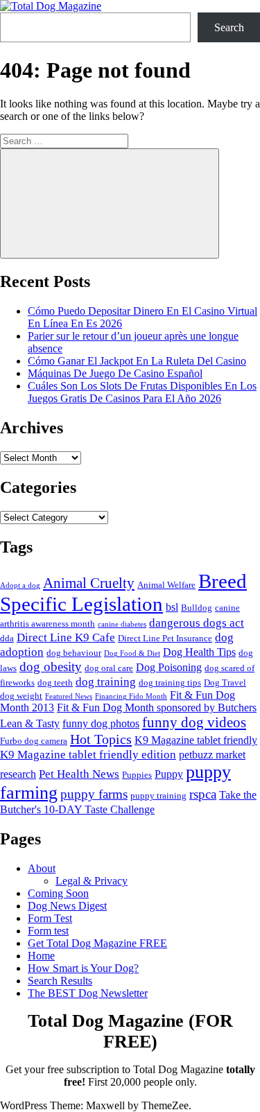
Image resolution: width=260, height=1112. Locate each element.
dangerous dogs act (196, 622)
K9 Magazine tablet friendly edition (88, 754)
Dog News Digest (67, 906)
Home (41, 956)
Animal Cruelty (89, 583)
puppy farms (94, 794)
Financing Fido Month (131, 696)
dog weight (21, 695)
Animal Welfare (166, 585)
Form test (48, 931)
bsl (172, 607)
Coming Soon (58, 893)
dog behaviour (73, 653)
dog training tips (170, 682)
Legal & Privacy (91, 881)
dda (7, 638)
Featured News (68, 696)
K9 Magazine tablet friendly (196, 740)
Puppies (137, 775)
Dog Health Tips (199, 652)
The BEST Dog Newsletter (88, 993)
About (41, 868)
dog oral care (109, 668)
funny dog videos (194, 722)
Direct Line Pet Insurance (165, 638)
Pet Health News (79, 774)
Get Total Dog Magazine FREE (97, 943)
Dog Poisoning (169, 667)
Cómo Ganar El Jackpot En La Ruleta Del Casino (137, 361)
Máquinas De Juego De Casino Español (115, 373)
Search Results (60, 981)
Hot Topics (101, 739)
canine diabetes (122, 624)
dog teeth (55, 682)
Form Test (50, 918)
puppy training (158, 795)
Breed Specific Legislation (123, 592)
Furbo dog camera (33, 741)
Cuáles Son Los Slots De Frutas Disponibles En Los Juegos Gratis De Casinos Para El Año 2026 (142, 392)
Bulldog (196, 607)
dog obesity (50, 666)
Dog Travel (225, 682)
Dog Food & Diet (132, 653)
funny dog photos (100, 723)
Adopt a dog (20, 585)
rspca (202, 794)
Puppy (169, 774)
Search (229, 27)
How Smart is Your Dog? (83, 968)
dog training (106, 681)
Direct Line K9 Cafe (66, 637)
